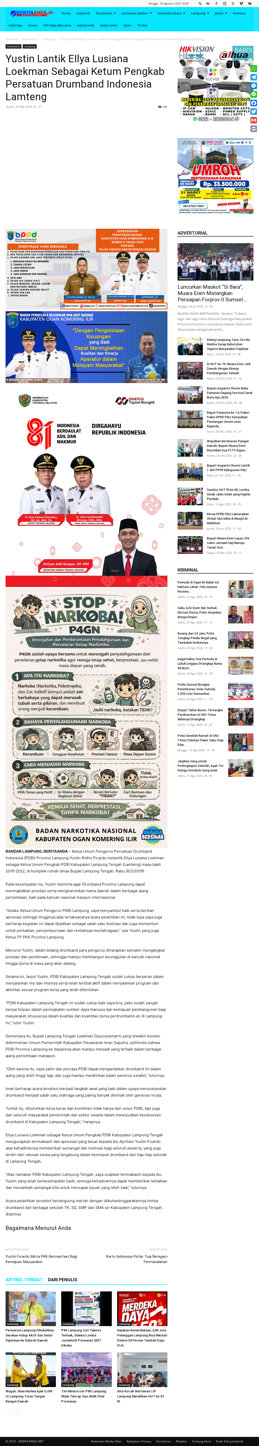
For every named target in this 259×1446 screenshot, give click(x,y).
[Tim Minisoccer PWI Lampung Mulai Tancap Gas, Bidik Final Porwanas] (86, 1369)
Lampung (198, 13)
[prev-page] (9, 1411)
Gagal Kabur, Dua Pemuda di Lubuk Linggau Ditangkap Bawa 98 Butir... (200, 663)
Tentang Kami (201, 1441)
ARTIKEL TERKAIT (24, 1279)
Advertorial (85, 25)
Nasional (83, 13)
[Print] (253, 128)
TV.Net (142, 25)
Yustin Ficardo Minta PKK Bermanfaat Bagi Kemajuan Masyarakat (41, 1259)
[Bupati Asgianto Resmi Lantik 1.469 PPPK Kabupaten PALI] (190, 472)
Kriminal (239, 13)
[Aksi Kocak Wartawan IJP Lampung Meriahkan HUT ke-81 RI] (142, 1369)
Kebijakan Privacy (139, 1441)
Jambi (219, 13)
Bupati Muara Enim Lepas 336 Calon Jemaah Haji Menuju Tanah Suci (228, 543)
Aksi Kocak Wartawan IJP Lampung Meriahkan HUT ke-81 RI (140, 1396)
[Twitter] (233, 3)
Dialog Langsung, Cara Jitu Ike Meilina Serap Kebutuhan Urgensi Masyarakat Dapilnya (228, 344)
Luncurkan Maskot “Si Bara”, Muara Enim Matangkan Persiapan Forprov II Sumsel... (212, 293)
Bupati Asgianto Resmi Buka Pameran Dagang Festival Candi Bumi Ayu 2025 (229, 393)
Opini (127, 25)
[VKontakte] (249, 3)
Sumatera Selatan (134, 13)
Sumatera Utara (169, 13)
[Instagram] (224, 3)
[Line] (253, 94)
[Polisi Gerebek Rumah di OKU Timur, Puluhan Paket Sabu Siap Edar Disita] (240, 742)
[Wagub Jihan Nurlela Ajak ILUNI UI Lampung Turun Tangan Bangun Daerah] (31, 1369)
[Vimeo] (241, 3)
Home (66, 13)
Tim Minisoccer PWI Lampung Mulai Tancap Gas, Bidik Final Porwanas (83, 1396)
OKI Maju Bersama (57, 25)
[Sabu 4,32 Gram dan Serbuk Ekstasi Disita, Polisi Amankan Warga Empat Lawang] (240, 614)
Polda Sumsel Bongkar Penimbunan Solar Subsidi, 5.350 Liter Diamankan (197, 689)
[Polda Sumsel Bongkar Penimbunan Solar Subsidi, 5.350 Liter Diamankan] (240, 691)
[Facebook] (216, 3)
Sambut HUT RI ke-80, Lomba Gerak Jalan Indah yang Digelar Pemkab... (228, 494)
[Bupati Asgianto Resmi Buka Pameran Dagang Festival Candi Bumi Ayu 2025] (190, 395)
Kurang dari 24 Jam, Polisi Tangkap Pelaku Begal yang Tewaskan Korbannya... (197, 638)
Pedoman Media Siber (106, 1441)
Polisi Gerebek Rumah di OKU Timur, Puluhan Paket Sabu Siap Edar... (201, 740)
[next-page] (17, 1411)
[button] (200, 3)
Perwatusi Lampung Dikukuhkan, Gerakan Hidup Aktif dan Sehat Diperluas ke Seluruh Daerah (30, 1335)
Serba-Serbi (108, 25)
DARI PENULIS (62, 1279)
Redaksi (181, 1441)
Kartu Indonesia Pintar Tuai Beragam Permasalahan (136, 1259)
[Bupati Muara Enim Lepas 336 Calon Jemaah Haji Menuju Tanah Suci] (190, 545)
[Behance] (208, 3)
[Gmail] (253, 120)
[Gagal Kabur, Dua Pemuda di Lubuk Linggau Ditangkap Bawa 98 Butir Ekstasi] (240, 666)
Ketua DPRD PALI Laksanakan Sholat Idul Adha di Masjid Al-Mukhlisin (228, 518)
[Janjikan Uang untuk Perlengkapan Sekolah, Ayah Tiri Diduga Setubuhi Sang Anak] (240, 768)
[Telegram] (253, 77)
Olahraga (15, 25)
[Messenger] (253, 85)
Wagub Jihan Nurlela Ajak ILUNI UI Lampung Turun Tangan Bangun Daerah (29, 1396)
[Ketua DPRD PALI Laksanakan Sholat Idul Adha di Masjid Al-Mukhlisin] (190, 521)
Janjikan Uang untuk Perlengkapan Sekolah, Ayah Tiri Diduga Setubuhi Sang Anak (200, 766)
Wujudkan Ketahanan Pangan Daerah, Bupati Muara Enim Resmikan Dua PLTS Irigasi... (228, 445)
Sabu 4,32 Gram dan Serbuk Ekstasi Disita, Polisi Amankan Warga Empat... (199, 612)
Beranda (12, 39)
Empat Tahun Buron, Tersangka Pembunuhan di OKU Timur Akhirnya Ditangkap (200, 714)
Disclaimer (163, 1441)
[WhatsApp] (253, 68)
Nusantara (104, 13)
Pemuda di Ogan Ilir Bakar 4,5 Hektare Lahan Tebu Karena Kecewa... (198, 587)
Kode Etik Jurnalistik (229, 1441)
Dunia (32, 25)
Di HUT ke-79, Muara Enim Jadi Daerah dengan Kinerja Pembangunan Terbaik (229, 368)
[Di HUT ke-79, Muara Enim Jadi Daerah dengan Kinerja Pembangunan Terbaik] (190, 371)
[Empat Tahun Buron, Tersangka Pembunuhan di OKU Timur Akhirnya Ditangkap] (240, 717)
